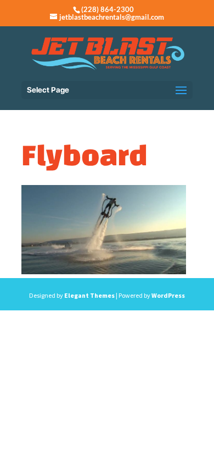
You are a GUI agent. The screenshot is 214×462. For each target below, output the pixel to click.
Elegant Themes (89, 295)
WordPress (168, 295)
